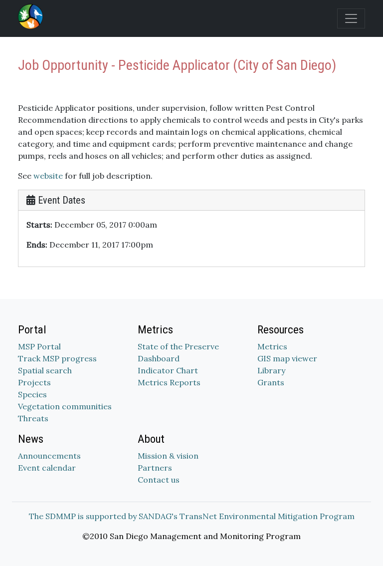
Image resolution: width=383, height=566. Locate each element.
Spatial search (45, 370)
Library (271, 370)
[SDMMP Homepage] (32, 16)
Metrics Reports (169, 382)
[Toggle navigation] (351, 18)
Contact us (159, 480)
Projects (34, 382)
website (48, 176)
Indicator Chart (168, 370)
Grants (270, 382)
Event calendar (47, 468)
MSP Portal (39, 346)
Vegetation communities (65, 406)
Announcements (49, 456)
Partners (155, 468)
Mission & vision (168, 456)
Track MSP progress (57, 358)
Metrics (272, 346)
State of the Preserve (178, 346)
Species (32, 394)
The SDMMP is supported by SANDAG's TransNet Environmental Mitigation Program (192, 516)
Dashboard (159, 358)
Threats (33, 418)
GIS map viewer (287, 358)
